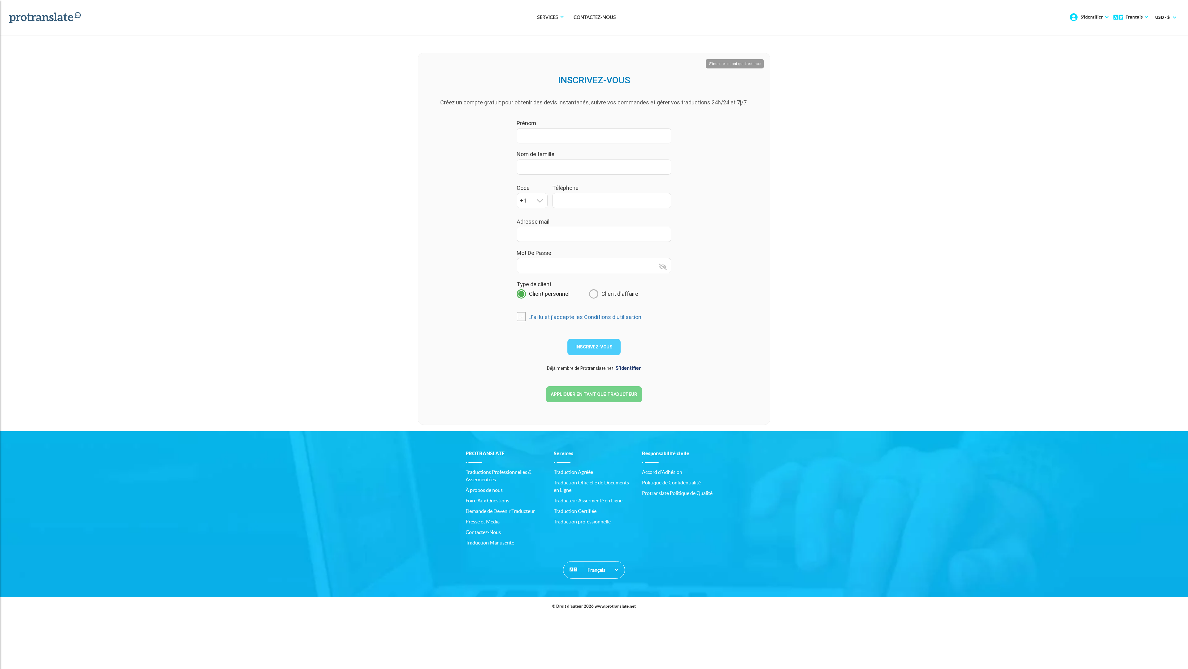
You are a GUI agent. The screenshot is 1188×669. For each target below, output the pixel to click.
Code (523, 188)
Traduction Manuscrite (490, 542)
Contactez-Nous (595, 17)
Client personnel (549, 294)
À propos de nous (484, 490)
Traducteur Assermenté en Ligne (588, 500)
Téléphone (565, 188)
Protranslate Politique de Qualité (677, 493)
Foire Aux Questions (487, 500)
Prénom (526, 123)
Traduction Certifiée (575, 511)
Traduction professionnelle (582, 521)
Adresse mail (533, 221)
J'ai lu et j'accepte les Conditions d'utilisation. (586, 317)
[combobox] (532, 200)
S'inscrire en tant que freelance (734, 64)
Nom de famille (535, 154)
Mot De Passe (534, 253)
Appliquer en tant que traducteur (594, 394)
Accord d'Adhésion (662, 472)
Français (596, 570)
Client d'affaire (619, 294)
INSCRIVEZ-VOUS (593, 347)
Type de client (534, 284)
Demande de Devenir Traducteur (500, 511)
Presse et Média (483, 521)
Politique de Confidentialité (671, 482)
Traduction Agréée (573, 472)
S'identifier (628, 368)
